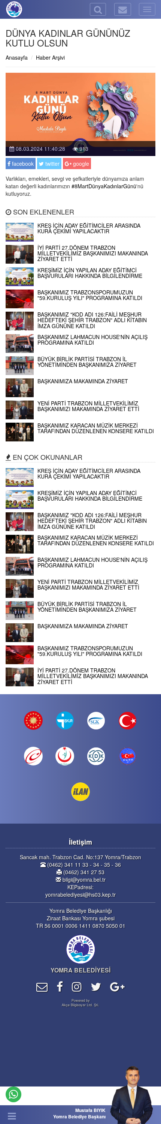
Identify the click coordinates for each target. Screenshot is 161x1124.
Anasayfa (17, 57)
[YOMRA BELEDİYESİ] (5, 9)
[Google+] (117, 986)
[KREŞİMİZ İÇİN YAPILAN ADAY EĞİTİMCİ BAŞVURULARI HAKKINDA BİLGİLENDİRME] (80, 284)
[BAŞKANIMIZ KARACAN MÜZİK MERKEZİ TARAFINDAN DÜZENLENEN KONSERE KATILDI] (80, 439)
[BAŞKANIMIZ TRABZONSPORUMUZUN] (80, 306)
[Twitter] (96, 986)
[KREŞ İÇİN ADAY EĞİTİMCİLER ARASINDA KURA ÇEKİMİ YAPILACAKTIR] (80, 239)
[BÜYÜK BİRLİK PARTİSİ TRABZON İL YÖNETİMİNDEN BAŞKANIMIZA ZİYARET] (80, 373)
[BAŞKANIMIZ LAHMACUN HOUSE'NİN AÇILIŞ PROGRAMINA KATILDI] (80, 350)
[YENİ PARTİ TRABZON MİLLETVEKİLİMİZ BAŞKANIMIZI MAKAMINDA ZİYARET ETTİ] (80, 417)
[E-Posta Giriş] (42, 986)
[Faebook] (60, 986)
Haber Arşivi (50, 57)
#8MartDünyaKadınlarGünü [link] (104, 186)
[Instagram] (76, 986)
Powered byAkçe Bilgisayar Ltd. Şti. (80, 1003)
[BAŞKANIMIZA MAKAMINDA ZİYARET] (80, 395)
